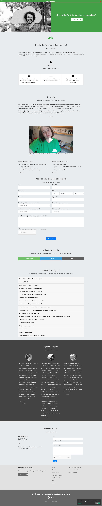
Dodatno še (21, 172)
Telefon (20, 197)
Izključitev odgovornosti (75, 467)
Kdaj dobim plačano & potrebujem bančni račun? (32, 294)
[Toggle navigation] (1, 1)
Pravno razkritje (73, 472)
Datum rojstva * (56, 191)
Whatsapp (29, 259)
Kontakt (54, 483)
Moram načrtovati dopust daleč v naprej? (30, 304)
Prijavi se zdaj (23, 474)
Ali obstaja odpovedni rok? (26, 322)
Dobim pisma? (23, 329)
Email (73, 259)
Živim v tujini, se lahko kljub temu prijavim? (31, 279)
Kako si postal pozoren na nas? (60, 209)
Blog (53, 480)
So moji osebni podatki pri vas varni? (29, 313)
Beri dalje (51, 116)
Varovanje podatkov (74, 470)
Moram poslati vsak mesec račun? (28, 297)
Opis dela (54, 470)
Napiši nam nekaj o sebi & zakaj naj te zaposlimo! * (32, 216)
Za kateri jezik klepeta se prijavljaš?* (28, 203)
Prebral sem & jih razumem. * (33, 229)
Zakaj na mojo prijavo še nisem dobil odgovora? (32, 335)
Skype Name (55, 197)
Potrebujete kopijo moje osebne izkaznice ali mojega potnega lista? (37, 310)
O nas (53, 467)
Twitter (51, 259)
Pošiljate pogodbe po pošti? (26, 326)
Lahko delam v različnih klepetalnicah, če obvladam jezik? (35, 307)
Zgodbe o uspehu (56, 477)
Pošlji (55, 461)
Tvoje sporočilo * (57, 445)
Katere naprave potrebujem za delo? (29, 285)
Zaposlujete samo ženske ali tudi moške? (30, 291)
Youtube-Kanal (32, 155)
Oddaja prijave (51, 239)
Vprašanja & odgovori (57, 475)
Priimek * (54, 185)
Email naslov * (22, 191)
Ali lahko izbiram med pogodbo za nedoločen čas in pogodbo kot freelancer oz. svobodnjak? (44, 316)
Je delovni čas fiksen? (25, 282)
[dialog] (89, 502)
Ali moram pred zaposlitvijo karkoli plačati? (31, 288)
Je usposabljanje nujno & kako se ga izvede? (31, 300)
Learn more (80, 503)
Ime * (19, 185)
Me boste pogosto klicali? (26, 332)
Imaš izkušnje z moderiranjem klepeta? (29, 209)
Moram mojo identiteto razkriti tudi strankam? (31, 319)
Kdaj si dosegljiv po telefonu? (60, 203)
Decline (96, 503)
